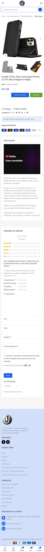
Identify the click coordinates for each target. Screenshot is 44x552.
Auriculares (6, 491)
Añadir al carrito (20, 95)
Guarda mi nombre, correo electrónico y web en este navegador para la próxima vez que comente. (21, 358)
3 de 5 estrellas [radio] (22, 280)
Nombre (7, 337)
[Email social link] (16, 112)
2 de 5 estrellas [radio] (21, 280)
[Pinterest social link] (19, 112)
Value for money (10, 283)
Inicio (3, 16)
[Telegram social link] (27, 112)
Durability (7, 286)
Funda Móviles (7, 499)
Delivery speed (9, 290)
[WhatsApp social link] (24, 112)
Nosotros (5, 457)
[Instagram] (8, 442)
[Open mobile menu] (3, 3)
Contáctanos (6, 464)
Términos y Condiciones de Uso (13, 471)
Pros (5, 319)
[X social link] (13, 112)
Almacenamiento (8, 488)
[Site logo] (22, 3)
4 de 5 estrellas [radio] (24, 280)
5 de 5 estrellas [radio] (26, 280)
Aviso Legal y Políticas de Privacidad (14, 468)
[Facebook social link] (11, 112)
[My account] (41, 3)
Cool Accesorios (13, 16)
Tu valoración (9, 294)
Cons (5, 328)
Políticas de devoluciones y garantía (14, 475)
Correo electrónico (11, 346)
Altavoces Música (8, 495)
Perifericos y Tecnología (10, 484)
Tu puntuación (10, 280)
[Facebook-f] (3, 442)
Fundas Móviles (27, 16)
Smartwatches (7, 502)
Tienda (4, 460)
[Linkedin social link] (22, 112)
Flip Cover (38, 16)
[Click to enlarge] (5, 55)
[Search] (40, 9)
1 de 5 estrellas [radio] (19, 280)
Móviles (4, 506)
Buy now (36, 95)
